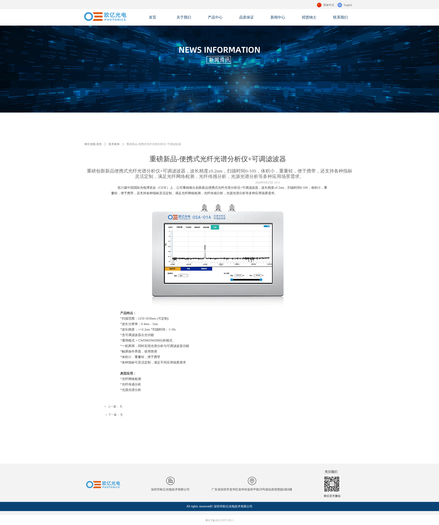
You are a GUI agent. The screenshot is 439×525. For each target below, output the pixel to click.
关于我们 (184, 17)
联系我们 (340, 17)
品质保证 (246, 17)
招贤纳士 (309, 17)
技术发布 (114, 144)
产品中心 (215, 17)
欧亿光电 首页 (93, 144)
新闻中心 (277, 17)
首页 (152, 17)
